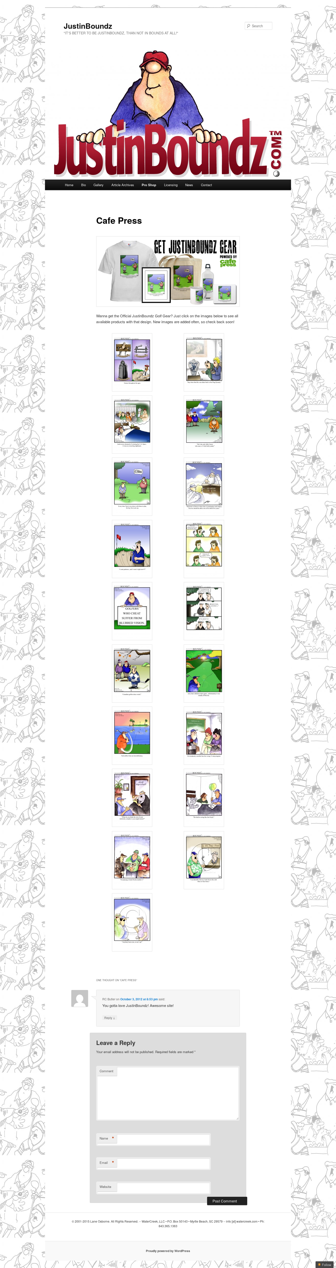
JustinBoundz (88, 25)
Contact (206, 184)
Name (107, 1138)
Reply (109, 1017)
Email (107, 1163)
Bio (83, 184)
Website (105, 1186)
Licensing (171, 184)
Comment (106, 1071)
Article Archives (122, 184)
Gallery (98, 184)
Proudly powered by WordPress (168, 1251)
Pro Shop (149, 184)
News (189, 184)
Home (69, 184)
